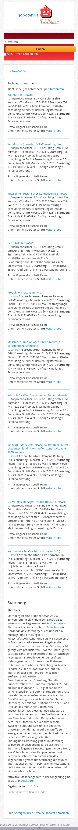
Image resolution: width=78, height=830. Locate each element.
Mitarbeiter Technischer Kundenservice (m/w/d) (38, 193)
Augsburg (27, 780)
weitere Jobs (53, 130)
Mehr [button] (66, 824)
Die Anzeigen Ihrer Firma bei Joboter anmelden (39, 813)
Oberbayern (58, 623)
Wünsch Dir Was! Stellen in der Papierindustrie (37, 395)
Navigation (19, 71)
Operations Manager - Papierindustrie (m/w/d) (37, 501)
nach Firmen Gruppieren (22, 54)
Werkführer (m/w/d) (20, 94)
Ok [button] (39, 828)
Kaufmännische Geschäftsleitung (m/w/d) (34, 551)
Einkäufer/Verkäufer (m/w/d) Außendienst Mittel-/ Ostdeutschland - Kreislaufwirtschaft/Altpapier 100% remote (39, 448)
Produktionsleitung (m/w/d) (25, 292)
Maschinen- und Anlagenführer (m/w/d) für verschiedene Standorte (35, 344)
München (53, 627)
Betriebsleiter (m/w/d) (21, 243)
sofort (14, 296)
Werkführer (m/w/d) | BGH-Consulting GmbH (36, 144)
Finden (40, 49)
